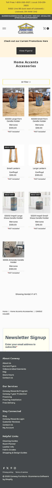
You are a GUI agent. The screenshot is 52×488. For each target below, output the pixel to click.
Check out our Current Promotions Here (26, 41)
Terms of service (21, 472)
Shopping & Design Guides (15, 453)
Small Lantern (13, 168)
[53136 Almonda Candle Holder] (13, 249)
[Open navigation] (4, 28)
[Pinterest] (11, 468)
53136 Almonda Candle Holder (13, 261)
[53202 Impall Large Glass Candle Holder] (13, 202)
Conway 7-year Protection (15, 394)
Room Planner (9, 444)
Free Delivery (9, 403)
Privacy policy (8, 472)
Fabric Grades (9, 450)
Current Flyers (9, 366)
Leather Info (8, 447)
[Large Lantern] (39, 155)
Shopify (9, 479)
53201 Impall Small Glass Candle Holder (39, 217)
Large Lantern (39, 168)
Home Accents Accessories (21, 311)
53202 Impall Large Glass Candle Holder (13, 217)
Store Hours (8, 375)
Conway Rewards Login (13, 419)
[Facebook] (3, 468)
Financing (7, 397)
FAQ (4, 372)
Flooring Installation (12, 400)
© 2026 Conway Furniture (15, 476)
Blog (5, 416)
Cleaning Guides (10, 441)
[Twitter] (7, 468)
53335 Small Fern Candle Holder (39, 120)
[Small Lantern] (13, 155)
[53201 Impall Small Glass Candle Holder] (39, 202)
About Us (7, 363)
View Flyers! (26, 51)
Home (5, 311)
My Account (8, 427)
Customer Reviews (11, 422)
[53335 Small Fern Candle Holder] (39, 102)
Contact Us (8, 378)
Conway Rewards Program (15, 391)
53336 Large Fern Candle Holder (13, 120)
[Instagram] (15, 468)
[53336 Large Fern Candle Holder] (13, 102)
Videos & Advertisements (14, 369)
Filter (26, 82)
